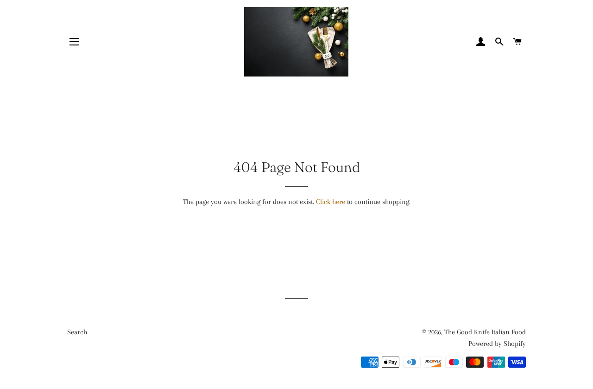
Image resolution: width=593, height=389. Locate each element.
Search (77, 332)
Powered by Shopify (497, 343)
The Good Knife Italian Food (485, 332)
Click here (330, 202)
